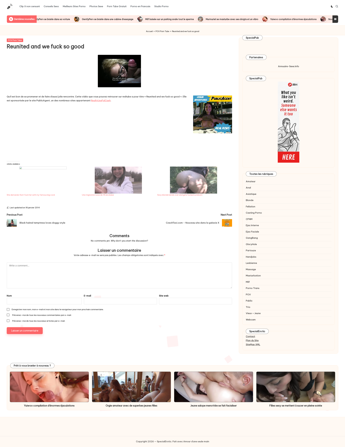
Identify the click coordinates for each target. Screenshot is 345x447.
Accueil (149, 31)
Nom (9, 295)
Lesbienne (251, 263)
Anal (248, 187)
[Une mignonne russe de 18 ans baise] (118, 180)
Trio (248, 307)
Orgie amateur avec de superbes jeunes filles (131, 405)
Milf (248, 281)
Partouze (251, 250)
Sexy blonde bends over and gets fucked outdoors (179, 195)
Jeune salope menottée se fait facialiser (213, 405)
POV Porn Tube (162, 31)
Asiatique (251, 193)
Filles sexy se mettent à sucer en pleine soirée (295, 405)
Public (249, 300)
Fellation (250, 206)
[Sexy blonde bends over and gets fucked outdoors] (193, 180)
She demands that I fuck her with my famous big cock (31, 195)
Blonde (249, 200)
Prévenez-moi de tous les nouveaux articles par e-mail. (38, 321)
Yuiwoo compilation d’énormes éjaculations (271, 19)
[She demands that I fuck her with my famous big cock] (43, 180)
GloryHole (251, 244)
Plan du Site (252, 340)
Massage (251, 269)
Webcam (251, 319)
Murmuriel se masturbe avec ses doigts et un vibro (209, 19)
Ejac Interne (252, 225)
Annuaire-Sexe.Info (288, 66)
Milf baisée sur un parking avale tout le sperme (147, 19)
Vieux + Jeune (253, 313)
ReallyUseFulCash (101, 100)
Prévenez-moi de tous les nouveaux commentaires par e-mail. (41, 315)
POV (248, 294)
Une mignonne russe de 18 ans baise (98, 195)
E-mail (87, 295)
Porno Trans (252, 288)
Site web (164, 295)
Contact (250, 336)
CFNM (249, 219)
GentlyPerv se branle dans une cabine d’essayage (85, 19)
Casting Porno (254, 212)
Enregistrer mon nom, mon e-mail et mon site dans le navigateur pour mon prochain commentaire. (58, 309)
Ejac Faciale (252, 231)
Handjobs (251, 256)
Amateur (251, 181)
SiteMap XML (253, 344)
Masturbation (253, 275)
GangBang (252, 237)
